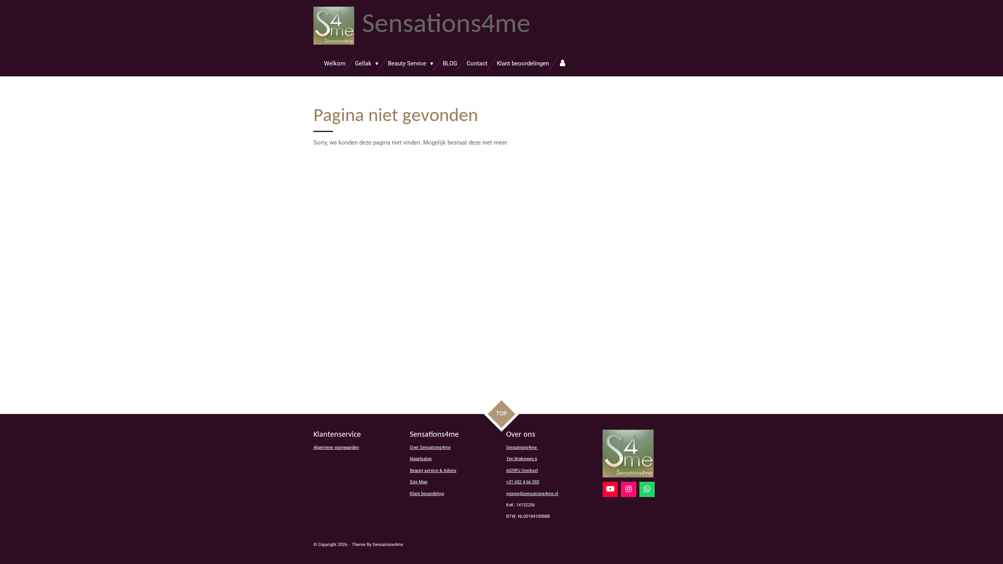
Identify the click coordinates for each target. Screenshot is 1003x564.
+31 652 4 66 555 (522, 481)
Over (430, 447)
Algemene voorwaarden (336, 447)
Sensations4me (522, 447)
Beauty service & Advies (433, 470)
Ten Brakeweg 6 (521, 458)
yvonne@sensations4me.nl (532, 493)
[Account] (562, 63)
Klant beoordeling (427, 493)
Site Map (418, 481)
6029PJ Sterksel (522, 470)
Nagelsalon (421, 458)
